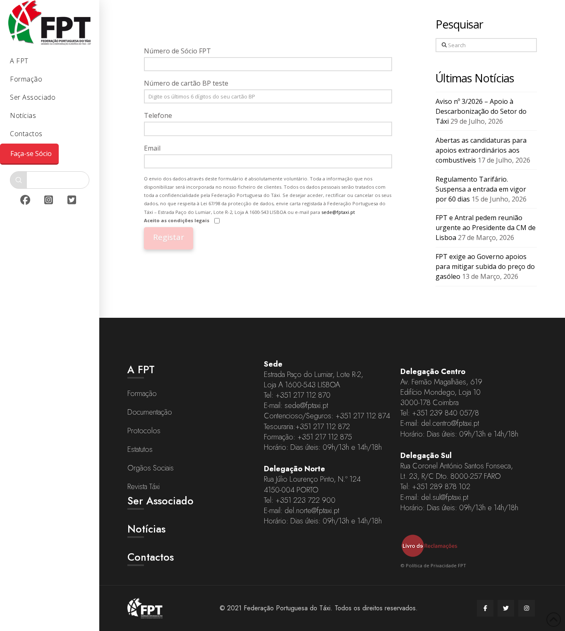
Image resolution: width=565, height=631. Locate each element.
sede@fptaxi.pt (338, 212)
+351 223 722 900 (305, 500)
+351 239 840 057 (441, 413)
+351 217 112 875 (324, 437)
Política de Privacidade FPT (436, 565)
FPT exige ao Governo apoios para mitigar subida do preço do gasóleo (485, 266)
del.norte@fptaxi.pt (312, 510)
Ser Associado (160, 500)
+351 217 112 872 (322, 426)
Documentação (149, 412)
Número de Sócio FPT (177, 50)
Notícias (146, 528)
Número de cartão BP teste (186, 83)
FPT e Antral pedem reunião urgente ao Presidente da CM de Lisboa (486, 227)
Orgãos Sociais (150, 468)
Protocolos (143, 430)
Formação (142, 393)
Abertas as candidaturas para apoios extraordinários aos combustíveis (481, 150)
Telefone (158, 115)
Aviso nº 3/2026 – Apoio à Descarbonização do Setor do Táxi (481, 111)
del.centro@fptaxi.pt (450, 423)
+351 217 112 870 (302, 395)
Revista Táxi (143, 486)
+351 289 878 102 (441, 486)
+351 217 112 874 (362, 415)
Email (152, 148)
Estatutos (140, 449)
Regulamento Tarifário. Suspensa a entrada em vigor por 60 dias (481, 189)
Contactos (150, 556)
